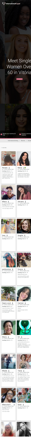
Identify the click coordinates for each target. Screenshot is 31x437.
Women (23, 140)
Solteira (19, 308)
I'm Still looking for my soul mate (8, 375)
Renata (4, 168)
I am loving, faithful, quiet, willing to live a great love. (23, 277)
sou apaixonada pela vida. (7, 172)
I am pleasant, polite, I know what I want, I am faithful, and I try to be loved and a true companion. (24, 379)
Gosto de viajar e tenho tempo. (23, 310)
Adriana (21, 202)
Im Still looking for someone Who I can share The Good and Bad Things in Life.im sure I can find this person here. (8, 379)
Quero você (6, 303)
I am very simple (5, 411)
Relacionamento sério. (22, 274)
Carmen (21, 303)
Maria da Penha (5, 409)
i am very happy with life (7, 208)
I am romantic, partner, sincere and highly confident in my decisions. (8, 311)
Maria (20, 168)
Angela (20, 235)
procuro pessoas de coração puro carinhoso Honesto (8, 206)
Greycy (20, 269)
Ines (3, 235)
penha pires (6, 269)
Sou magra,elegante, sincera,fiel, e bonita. (24, 375)
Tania (20, 371)
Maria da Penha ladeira (7, 405)
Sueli (20, 405)
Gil (19, 337)
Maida (4, 371)
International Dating (13, 140)
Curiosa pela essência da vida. (24, 342)
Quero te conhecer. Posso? (7, 308)
